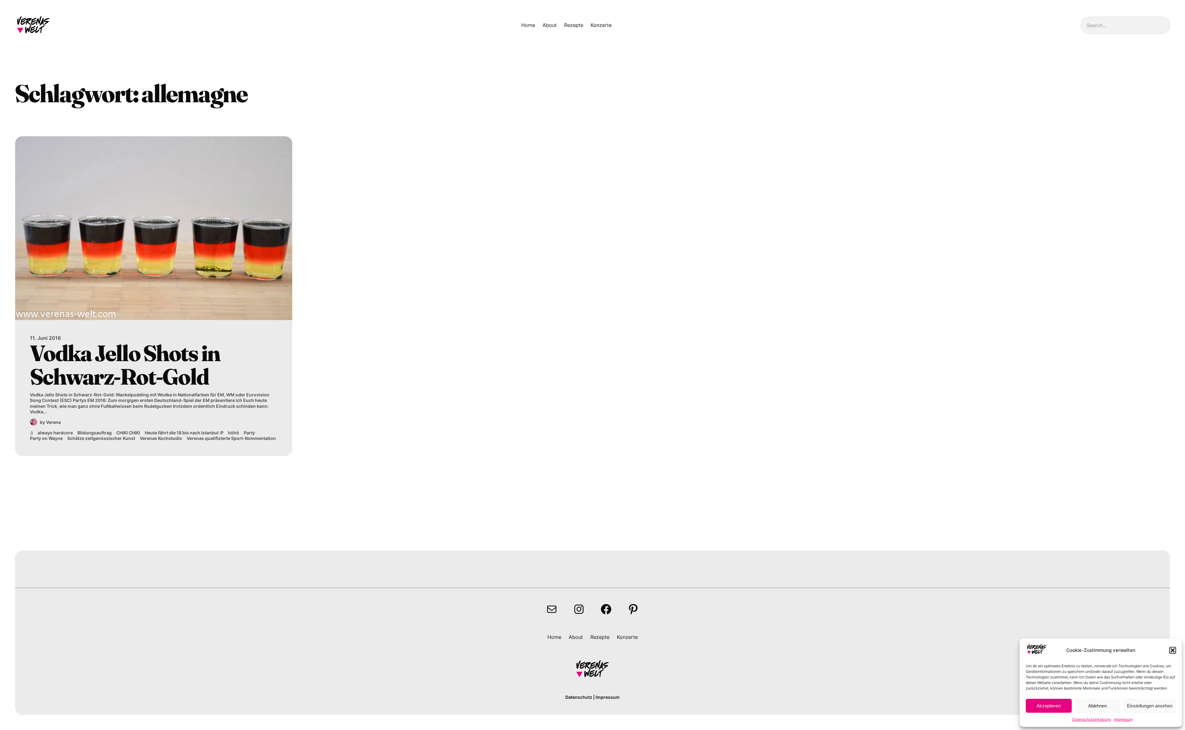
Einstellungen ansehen (1149, 705)
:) (31, 432)
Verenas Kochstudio (161, 438)
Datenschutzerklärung (1091, 719)
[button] (1173, 650)
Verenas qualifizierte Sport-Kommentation (231, 438)
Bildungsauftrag (94, 432)
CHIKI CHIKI (128, 432)
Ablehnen (1097, 705)
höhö (233, 432)
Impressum (1123, 719)
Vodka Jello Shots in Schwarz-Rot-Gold (125, 365)
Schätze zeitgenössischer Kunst (101, 438)
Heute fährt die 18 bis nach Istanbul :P (184, 432)
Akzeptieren (1049, 705)
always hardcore (55, 432)
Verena (53, 422)
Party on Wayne (46, 438)
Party (249, 432)
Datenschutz (578, 697)
